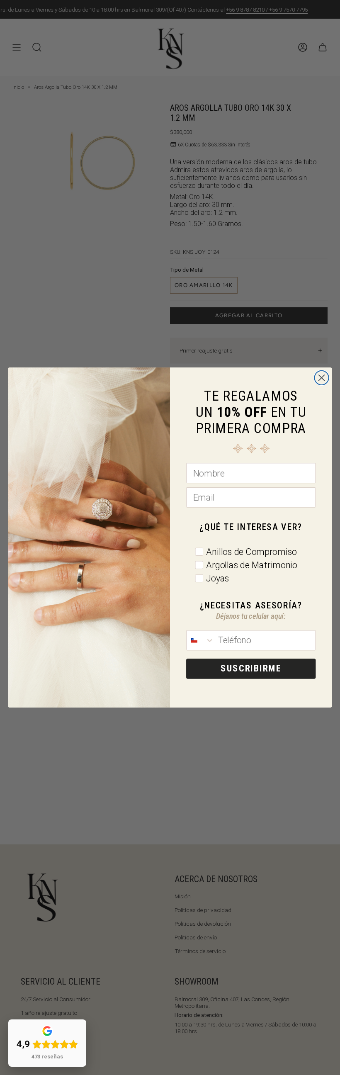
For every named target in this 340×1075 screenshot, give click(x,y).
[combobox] (200, 640)
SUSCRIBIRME (251, 668)
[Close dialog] (322, 378)
